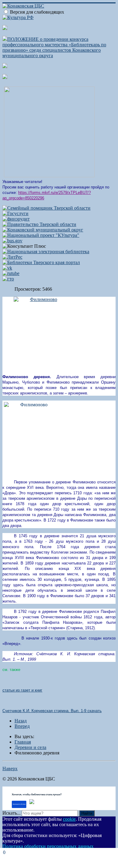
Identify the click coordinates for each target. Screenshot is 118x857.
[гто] (8, 278)
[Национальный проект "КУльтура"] (40, 235)
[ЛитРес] (12, 257)
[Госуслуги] (15, 213)
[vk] (7, 267)
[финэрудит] (16, 218)
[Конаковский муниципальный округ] (42, 229)
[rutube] (10, 273)
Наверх (10, 768)
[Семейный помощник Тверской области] (46, 208)
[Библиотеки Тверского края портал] (41, 262)
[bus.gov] (12, 240)
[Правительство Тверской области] (39, 224)
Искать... (11, 813)
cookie (69, 819)
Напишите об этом (19, 804)
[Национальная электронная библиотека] (45, 251)
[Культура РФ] (18, 17)
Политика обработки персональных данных (47, 846)
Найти (86, 813)
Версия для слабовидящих (37, 12)
